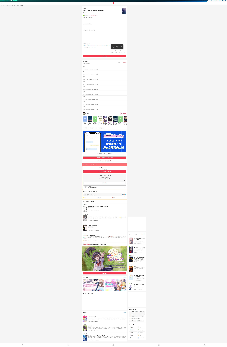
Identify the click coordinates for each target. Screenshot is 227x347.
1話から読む (104, 56)
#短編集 (84, 244)
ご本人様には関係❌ (108, 45)
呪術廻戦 (132, 311)
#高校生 (88, 244)
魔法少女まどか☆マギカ (135, 318)
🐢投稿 (88, 45)
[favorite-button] (112, 50)
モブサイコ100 (140, 320)
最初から (119, 62)
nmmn (91, 45)
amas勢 (101, 45)
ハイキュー (141, 316)
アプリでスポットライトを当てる (104, 171)
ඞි (103, 45)
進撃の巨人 (142, 311)
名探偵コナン (133, 320)
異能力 (85, 45)
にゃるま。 (85, 12)
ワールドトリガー (133, 316)
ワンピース (142, 314)
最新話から (124, 62)
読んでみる (104, 273)
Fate (136, 311)
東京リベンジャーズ (134, 314)
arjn (98, 45)
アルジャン (95, 45)
